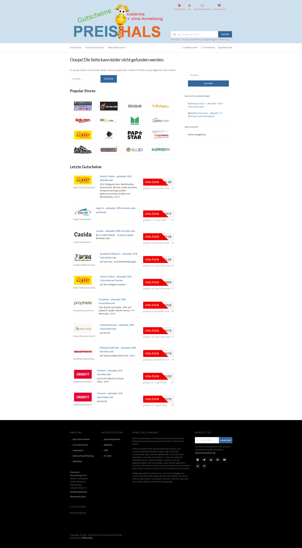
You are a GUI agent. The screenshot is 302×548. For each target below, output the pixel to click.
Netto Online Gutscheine (84, 187)
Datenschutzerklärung (83, 456)
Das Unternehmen (81, 439)
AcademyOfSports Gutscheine (85, 265)
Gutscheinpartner (112, 439)
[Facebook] (198, 460)
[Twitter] (204, 460)
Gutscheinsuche (94, 47)
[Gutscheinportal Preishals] (117, 21)
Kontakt (107, 456)
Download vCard (78, 496)
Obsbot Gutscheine (82, 381)
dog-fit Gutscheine (81, 219)
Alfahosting (223, 39)
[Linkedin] (211, 460)
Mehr (117, 196)
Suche (225, 34)
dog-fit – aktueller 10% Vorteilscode (115, 207)
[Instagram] (198, 466)
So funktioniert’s (80, 444)
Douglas (185, 39)
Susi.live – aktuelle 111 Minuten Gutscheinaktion (205, 115)
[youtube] (224, 460)
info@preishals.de (78, 492)
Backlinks (108, 444)
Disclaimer (77, 461)
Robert (191, 103)
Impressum (78, 450)
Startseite (75, 47)
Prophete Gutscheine (83, 310)
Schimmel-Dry (195, 39)
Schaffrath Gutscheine (83, 359)
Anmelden (226, 47)
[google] (218, 460)
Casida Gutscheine (81, 242)
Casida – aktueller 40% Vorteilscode (115, 230)
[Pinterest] (204, 466)
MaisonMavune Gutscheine (85, 336)
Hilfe (106, 450)
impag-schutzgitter (210, 39)
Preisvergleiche (117, 47)
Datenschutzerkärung (205, 453)
